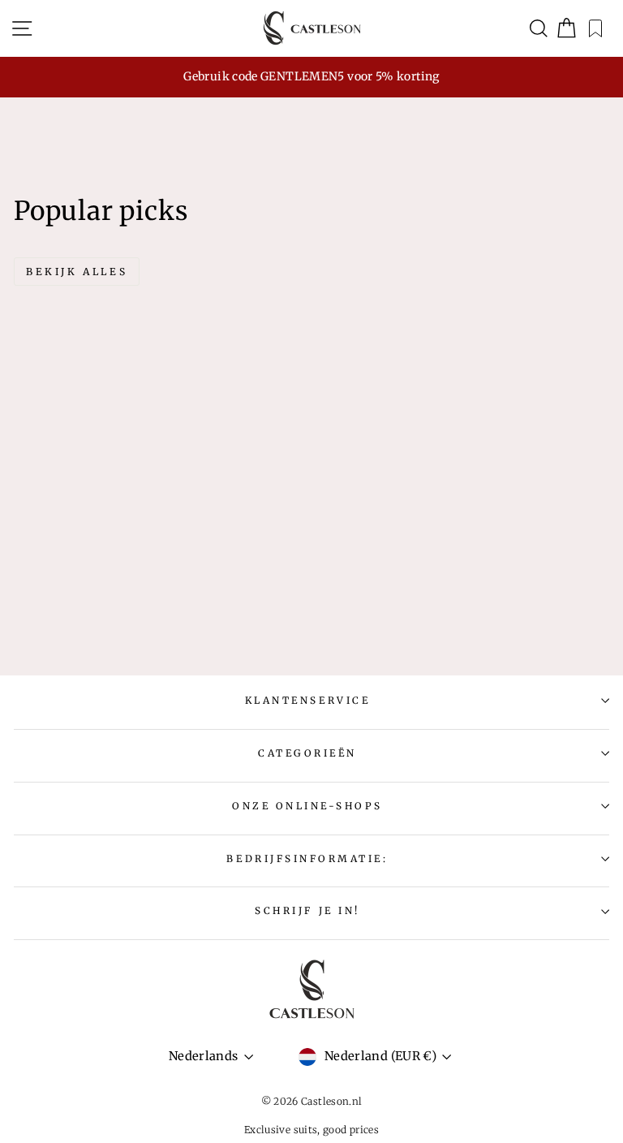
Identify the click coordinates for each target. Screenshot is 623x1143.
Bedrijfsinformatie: (307, 858)
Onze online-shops (307, 806)
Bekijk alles (76, 271)
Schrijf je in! (307, 910)
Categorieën (307, 753)
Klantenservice (307, 700)
